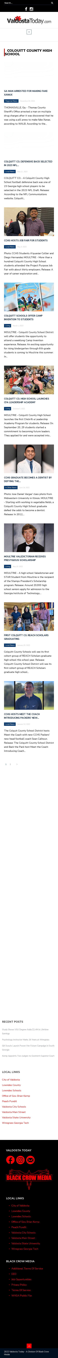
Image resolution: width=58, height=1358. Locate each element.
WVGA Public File (21, 1295)
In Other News (11, 487)
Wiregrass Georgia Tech (15, 1123)
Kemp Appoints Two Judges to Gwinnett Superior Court (28, 1056)
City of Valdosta (11, 1079)
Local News (10, 171)
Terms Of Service (21, 1290)
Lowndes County (11, 1085)
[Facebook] (26, 9)
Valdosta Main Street (14, 1112)
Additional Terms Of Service (27, 1268)
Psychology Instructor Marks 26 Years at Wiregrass (25, 1039)
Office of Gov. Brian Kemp (16, 1096)
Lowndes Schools (11, 1090)
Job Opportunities (21, 1279)
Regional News (11, 101)
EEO (13, 1274)
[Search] (52, 3)
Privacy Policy (19, 1284)
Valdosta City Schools (14, 1106)
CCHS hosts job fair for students (26, 240)
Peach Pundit (9, 1101)
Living (7, 326)
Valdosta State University (16, 1117)
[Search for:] (12, 3)
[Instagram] (31, 9)
